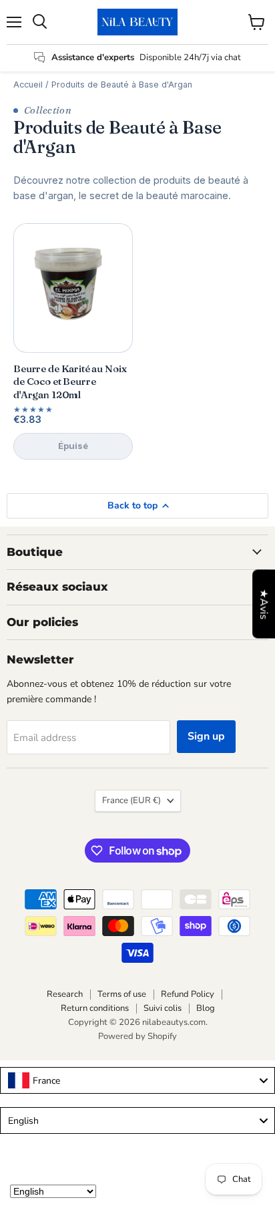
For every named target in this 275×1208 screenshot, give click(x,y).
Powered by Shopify (137, 1036)
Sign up (206, 736)
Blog (205, 1008)
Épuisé (73, 445)
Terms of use (121, 994)
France (131, 800)
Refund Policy (187, 994)
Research (65, 994)
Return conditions (95, 1008)
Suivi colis (163, 1008)
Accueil (28, 85)
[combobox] (137, 1080)
